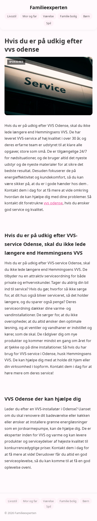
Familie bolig (68, 16)
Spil (48, 23)
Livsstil (11, 16)
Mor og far (30, 16)
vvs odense (53, 203)
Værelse (48, 16)
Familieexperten (48, 7)
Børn (86, 16)
